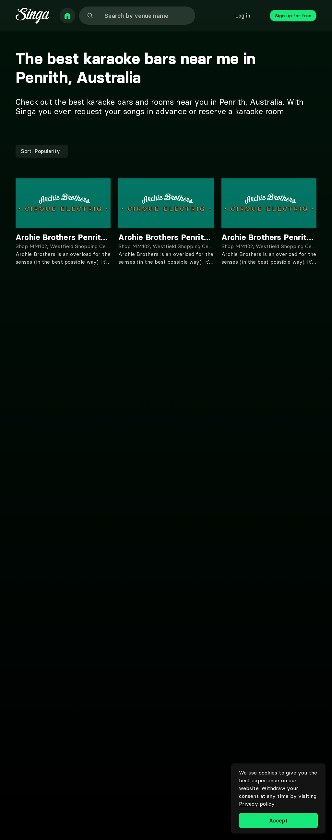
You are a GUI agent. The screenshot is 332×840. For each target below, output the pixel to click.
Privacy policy (257, 803)
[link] (67, 15)
